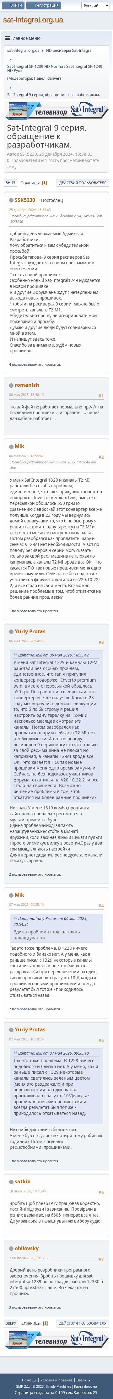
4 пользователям (23, 364)
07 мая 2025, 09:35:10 (26, 904)
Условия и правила (56, 1380)
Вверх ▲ (84, 1380)
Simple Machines (58, 1386)
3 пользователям (23, 1307)
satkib (22, 1181)
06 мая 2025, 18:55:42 (26, 455)
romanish (27, 384)
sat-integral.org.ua (33, 19)
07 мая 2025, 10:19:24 (26, 1039)
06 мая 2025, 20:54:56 (26, 641)
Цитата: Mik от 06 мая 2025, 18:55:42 (53, 655)
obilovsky (27, 1248)
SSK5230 (25, 200)
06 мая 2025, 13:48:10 (26, 394)
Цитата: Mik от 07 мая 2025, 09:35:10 (53, 1053)
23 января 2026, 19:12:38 (29, 1258)
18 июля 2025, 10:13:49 (27, 1191)
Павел (40, 78)
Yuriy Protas (30, 631)
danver (53, 78)
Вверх (11, 1323)
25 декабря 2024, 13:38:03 (30, 209)
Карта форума (85, 1386)
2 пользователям (23, 874)
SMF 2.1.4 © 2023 (30, 1386)
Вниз (10, 182)
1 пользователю (22, 610)
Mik (19, 446)
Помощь (29, 1380)
